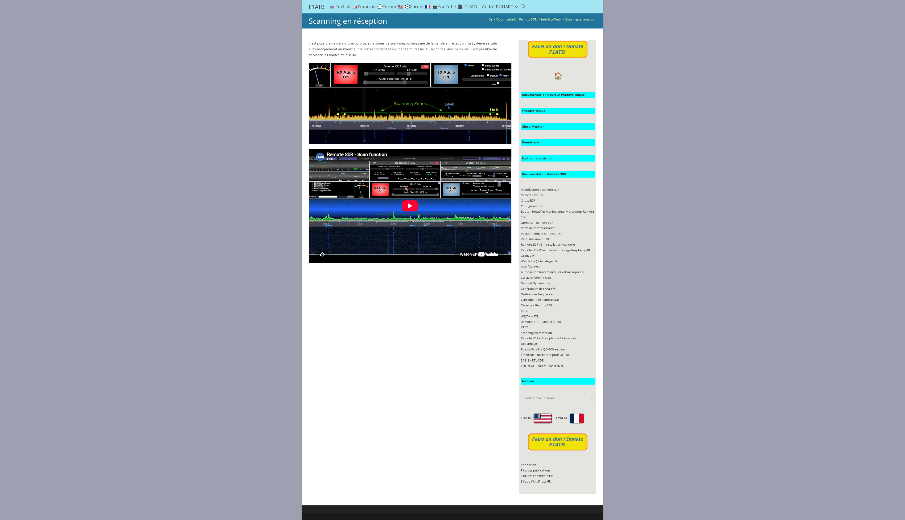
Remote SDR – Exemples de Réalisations (548, 338)
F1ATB (317, 7)
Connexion (528, 465)
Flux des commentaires (537, 476)
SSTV (524, 311)
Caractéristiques (532, 195)
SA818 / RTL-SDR (532, 360)
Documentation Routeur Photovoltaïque (553, 95)
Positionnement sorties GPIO (541, 234)
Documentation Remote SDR (544, 174)
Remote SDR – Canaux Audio (541, 322)
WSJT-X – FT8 (530, 316)
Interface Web (530, 266)
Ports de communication (538, 228)
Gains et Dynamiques (536, 283)
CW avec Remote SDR (536, 278)
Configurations (531, 206)
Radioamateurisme (536, 158)
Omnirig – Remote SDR (537, 305)
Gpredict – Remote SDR (537, 222)
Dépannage (529, 343)
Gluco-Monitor (533, 126)
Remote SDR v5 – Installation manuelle (548, 244)
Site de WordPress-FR (536, 481)
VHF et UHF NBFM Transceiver (542, 366)
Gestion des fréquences (537, 294)
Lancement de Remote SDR (540, 299)
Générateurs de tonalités (538, 289)
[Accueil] (490, 19)
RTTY (524, 327)
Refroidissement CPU (535, 239)
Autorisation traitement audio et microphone (552, 272)
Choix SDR (528, 200)
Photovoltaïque (534, 111)
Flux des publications (535, 470)
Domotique (530, 142)
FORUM (527, 418)
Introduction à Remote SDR (540, 189)
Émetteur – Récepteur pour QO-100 (545, 355)
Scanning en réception (580, 19)
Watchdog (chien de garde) (539, 261)
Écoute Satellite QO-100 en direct (544, 349)
